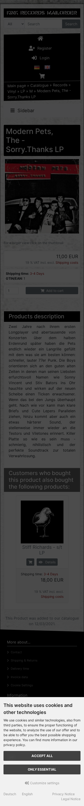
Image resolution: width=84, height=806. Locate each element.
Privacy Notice (63, 794)
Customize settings (44, 783)
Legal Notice (70, 799)
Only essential (42, 769)
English (27, 794)
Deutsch (10, 794)
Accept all (42, 756)
